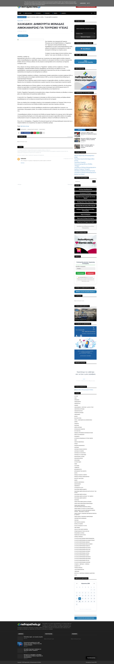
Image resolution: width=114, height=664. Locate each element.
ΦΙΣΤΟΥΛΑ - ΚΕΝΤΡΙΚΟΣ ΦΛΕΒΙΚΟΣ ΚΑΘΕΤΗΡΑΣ (84, 573)
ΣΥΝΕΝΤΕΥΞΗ (77, 565)
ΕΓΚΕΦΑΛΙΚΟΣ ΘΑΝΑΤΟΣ (79, 429)
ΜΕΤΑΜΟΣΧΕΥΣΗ (78, 469)
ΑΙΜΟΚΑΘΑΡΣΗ (27, 20)
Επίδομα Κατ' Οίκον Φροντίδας (85, 202)
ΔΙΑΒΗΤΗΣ (76, 423)
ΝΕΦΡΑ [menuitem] (55, 13)
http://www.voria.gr (24, 126)
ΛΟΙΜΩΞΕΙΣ (76, 467)
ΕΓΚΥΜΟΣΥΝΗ (77, 430)
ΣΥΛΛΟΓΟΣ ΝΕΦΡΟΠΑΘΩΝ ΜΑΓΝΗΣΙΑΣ (82, 556)
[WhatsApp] (37, 133)
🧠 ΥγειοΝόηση (85, 49)
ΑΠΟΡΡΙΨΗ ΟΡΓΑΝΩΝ (78, 412)
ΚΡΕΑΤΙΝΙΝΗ (77, 460)
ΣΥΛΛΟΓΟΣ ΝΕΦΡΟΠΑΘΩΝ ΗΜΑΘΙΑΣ (82, 542)
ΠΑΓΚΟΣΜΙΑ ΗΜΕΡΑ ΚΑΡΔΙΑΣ (80, 494)
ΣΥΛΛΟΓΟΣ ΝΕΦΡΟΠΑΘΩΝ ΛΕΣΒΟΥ (81, 554)
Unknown (23, 158)
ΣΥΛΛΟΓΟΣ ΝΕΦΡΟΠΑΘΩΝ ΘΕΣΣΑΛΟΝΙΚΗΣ (83, 544)
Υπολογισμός (80, 273)
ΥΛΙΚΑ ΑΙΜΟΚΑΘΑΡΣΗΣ (79, 569)
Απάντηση (22, 162)
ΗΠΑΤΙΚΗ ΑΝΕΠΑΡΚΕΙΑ (79, 441)
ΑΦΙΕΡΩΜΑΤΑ (77, 414)
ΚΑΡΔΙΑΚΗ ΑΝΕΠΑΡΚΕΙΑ (79, 445)
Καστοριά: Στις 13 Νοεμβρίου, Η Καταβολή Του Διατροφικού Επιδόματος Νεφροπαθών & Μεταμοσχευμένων (33, 656)
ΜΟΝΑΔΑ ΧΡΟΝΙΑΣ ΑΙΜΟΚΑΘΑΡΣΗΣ (81, 476)
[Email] (40, 133)
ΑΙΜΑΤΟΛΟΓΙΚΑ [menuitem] (28, 13)
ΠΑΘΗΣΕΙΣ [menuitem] (47, 13)
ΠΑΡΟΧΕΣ (76, 520)
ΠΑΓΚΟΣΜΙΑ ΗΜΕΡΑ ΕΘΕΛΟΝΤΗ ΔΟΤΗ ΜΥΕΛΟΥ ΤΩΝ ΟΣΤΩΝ (85, 492)
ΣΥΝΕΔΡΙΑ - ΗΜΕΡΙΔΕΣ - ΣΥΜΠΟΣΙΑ (81, 564)
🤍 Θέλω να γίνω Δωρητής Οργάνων (85, 291)
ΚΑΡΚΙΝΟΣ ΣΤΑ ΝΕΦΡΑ (79, 451)
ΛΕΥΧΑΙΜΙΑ (76, 465)
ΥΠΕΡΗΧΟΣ (76, 571)
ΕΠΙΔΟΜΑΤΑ (76, 436)
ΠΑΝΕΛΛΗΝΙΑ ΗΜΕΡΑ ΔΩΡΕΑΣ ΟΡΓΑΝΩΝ (82, 501)
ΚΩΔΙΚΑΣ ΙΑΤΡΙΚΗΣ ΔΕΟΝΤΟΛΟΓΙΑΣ (86, 6)
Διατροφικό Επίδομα (85, 193)
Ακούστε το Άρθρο (23, 35)
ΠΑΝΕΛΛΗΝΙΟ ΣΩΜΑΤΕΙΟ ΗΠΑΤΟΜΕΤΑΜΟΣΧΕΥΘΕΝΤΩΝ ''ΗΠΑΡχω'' (82, 506)
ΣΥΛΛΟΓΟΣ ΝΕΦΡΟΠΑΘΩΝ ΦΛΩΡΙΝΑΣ (82, 562)
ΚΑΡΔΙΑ (76, 443)
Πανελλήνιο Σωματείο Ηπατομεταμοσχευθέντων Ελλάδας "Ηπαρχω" (83, 164)
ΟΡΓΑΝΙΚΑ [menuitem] (38, 13)
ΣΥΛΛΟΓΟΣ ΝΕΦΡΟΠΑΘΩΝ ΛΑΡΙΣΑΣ (81, 553)
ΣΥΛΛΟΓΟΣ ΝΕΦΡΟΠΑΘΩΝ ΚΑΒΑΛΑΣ (82, 545)
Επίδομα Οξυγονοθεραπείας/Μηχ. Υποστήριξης (85, 210)
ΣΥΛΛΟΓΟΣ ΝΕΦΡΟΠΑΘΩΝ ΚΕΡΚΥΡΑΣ (82, 549)
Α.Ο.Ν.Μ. (76, 396)
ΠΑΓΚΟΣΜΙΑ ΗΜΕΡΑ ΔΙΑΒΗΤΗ (80, 489)
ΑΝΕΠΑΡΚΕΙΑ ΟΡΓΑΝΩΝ (79, 409)
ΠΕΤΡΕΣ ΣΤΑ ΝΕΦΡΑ (78, 523)
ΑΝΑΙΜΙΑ (76, 405)
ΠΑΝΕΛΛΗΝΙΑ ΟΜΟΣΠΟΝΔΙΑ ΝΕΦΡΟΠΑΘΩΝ (83, 503)
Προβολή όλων (70, 136)
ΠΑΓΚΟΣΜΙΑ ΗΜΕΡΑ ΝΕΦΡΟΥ (80, 498)
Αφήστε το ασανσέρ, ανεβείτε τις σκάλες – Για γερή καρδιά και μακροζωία (87, 146)
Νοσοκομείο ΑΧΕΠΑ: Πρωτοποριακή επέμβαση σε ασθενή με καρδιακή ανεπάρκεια (88, 139)
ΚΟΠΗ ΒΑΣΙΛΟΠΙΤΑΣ (78, 458)
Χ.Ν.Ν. (75, 575)
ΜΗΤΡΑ (75, 472)
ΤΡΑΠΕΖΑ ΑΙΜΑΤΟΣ (78, 567)
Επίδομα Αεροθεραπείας (85, 189)
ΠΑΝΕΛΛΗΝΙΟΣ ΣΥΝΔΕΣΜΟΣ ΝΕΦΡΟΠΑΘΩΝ (83, 516)
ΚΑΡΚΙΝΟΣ (76, 447)
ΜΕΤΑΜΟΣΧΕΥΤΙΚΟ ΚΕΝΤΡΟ (80, 471)
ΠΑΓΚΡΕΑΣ (76, 499)
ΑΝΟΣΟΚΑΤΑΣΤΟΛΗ (78, 410)
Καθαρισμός (90, 273)
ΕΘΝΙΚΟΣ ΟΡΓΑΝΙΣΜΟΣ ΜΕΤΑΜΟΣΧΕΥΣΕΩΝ (83, 432)
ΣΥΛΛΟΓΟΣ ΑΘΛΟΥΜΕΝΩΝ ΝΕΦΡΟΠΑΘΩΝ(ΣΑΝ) (84, 538)
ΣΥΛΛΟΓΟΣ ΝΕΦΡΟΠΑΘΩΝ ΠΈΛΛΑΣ (81, 560)
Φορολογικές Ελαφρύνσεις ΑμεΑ (85, 222)
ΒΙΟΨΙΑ (76, 416)
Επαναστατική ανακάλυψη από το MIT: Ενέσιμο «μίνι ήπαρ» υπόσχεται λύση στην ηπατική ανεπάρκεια (33, 643)
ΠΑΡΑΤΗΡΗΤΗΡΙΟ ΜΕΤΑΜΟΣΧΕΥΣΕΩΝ (85, 618)
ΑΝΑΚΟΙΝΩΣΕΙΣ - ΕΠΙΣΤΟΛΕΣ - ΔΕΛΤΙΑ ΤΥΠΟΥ (84, 407)
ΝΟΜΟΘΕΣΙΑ (77, 485)
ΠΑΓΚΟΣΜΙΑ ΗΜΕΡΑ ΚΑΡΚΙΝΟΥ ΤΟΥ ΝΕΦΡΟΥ (83, 496)
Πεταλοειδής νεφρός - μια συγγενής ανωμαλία (36, 17)
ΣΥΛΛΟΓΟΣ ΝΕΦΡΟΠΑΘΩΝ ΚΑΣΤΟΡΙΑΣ (82, 547)
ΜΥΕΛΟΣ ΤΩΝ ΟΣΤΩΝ (78, 478)
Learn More (83, 3)
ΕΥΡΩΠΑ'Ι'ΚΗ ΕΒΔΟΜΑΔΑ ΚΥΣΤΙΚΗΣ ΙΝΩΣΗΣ (83, 438)
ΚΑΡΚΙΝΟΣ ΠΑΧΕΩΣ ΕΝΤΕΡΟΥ (80, 449)
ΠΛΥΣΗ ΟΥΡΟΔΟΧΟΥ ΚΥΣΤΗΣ (80, 525)
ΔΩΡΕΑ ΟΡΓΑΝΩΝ (78, 427)
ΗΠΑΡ (75, 440)
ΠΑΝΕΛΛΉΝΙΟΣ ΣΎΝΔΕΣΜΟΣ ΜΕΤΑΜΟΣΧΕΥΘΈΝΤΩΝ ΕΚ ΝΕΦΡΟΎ (85, 514)
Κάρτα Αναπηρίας (85, 214)
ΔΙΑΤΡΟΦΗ (76, 425)
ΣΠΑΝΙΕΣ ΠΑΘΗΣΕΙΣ (78, 536)
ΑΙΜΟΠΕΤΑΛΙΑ (77, 403)
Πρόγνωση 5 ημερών (85, 36)
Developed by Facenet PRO (91, 662)
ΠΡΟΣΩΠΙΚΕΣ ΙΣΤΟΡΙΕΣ (79, 533)
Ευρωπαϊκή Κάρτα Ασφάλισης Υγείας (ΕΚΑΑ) (85, 197)
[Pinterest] (34, 133)
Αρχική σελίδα (20, 20)
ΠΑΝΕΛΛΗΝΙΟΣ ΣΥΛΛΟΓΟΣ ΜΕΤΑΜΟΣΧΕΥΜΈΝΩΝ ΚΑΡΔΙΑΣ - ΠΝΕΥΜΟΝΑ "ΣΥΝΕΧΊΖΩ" (84, 511)
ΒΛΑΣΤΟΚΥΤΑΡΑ (77, 418)
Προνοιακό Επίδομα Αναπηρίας (85, 218)
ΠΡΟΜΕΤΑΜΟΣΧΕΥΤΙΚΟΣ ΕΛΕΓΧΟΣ (81, 531)
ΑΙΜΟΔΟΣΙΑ (76, 399)
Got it (88, 3)
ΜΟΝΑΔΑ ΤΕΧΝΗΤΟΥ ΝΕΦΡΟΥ (33, 129)
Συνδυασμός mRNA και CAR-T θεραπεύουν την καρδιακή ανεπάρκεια (89, 133)
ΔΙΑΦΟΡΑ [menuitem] (63, 13)
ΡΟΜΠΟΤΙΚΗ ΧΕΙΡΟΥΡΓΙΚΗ (80, 534)
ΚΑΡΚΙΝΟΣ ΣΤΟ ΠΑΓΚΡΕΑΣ (80, 452)
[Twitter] (31, 133)
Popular (80, 129)
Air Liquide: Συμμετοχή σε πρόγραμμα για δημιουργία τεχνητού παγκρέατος (32, 650)
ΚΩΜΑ (75, 463)
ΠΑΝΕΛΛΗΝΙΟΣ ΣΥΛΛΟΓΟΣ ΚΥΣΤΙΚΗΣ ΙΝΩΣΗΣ (83, 508)
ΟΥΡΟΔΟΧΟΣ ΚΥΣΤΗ (78, 487)
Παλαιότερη (70, 184)
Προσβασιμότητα (91, 657)
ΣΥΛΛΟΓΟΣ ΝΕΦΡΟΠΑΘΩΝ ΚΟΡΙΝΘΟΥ (82, 551)
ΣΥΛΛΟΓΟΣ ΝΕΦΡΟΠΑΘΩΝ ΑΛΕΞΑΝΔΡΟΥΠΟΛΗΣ (84, 540)
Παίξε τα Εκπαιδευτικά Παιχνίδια (85, 61)
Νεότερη (19, 184)
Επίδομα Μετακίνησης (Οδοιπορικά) (85, 205)
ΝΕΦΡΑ (75, 480)
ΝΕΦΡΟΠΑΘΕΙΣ (42, 129)
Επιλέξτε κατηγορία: (81, 266)
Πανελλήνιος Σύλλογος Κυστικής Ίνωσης (84, 170)
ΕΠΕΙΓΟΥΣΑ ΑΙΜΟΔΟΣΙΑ (79, 434)
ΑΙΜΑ (75, 398)
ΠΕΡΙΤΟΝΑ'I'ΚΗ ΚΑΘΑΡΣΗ (79, 522)
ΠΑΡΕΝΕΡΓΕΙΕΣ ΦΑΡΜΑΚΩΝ (80, 518)
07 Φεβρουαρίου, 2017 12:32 (68, 158)
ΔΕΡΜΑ (76, 421)
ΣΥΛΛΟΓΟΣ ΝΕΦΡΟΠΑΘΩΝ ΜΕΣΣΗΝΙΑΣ (82, 558)
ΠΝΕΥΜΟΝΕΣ (77, 527)
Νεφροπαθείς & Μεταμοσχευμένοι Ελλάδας (32, 662)
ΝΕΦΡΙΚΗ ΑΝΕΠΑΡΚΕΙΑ (79, 482)
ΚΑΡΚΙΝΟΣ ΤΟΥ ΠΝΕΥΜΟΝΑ (80, 454)
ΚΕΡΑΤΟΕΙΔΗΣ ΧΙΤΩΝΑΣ (79, 456)
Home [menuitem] (19, 13)
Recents (91, 129)
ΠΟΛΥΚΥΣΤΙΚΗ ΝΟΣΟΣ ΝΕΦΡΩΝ (81, 529)
